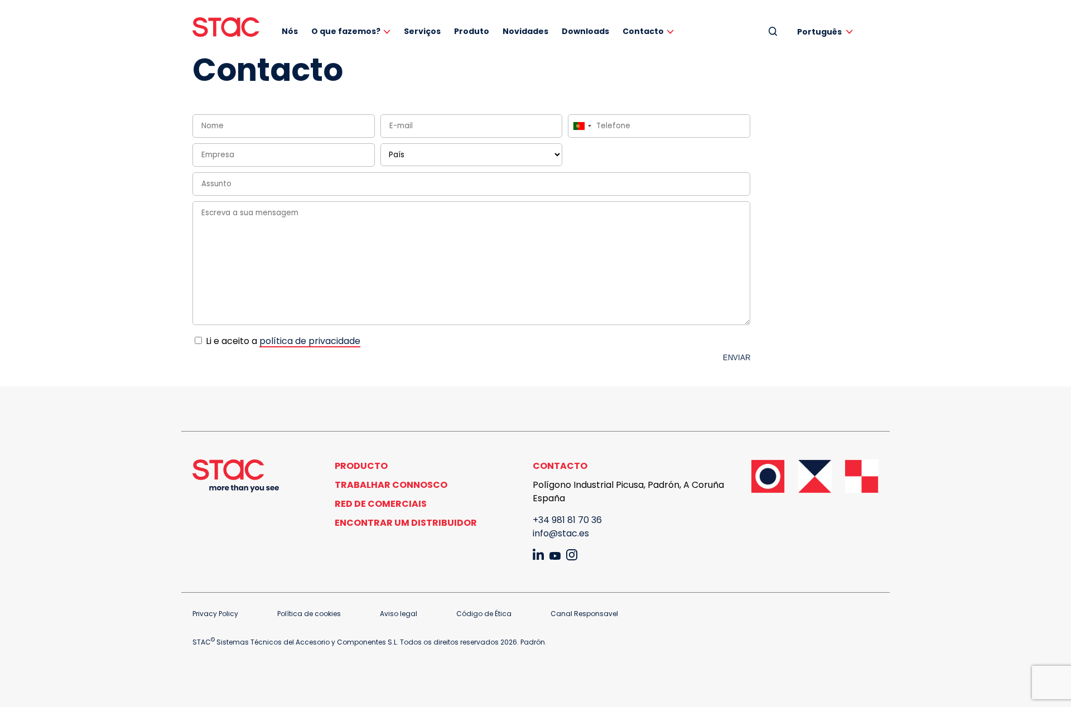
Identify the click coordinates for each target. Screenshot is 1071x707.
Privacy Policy (215, 613)
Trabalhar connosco (391, 484)
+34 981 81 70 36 (567, 520)
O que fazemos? (345, 31)
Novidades (525, 31)
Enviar (736, 358)
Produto (471, 31)
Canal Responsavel (584, 613)
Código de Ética (484, 613)
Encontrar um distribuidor (406, 522)
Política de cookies (309, 613)
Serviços (422, 31)
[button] (826, 31)
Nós (290, 31)
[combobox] (582, 126)
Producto (361, 465)
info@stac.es (561, 533)
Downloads (585, 31)
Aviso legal (398, 613)
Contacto (643, 31)
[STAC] (225, 27)
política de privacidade (309, 341)
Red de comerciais (381, 503)
